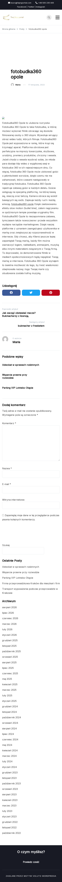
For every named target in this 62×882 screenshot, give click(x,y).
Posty (15, 64)
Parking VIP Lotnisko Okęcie (17, 387)
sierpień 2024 (9, 728)
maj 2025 (7, 678)
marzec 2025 (9, 689)
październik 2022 (11, 833)
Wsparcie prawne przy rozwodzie (20, 572)
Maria (17, 85)
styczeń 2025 (9, 701)
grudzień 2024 (10, 706)
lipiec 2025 (8, 667)
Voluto (37, 876)
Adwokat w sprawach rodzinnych (20, 364)
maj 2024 (7, 745)
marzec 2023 (9, 805)
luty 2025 (7, 695)
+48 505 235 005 (46, 3)
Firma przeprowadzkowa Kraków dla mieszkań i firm (31, 583)
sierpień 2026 (9, 607)
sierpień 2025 (9, 662)
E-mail (6, 484)
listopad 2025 (9, 645)
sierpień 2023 (9, 794)
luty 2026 (7, 629)
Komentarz (9, 423)
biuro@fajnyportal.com (21, 3)
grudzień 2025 (10, 640)
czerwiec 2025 (10, 673)
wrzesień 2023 (10, 789)
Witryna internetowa (13, 499)
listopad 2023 (9, 778)
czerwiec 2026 (10, 618)
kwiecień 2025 (9, 684)
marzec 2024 (9, 755)
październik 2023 (11, 783)
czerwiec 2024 (10, 739)
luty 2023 (7, 811)
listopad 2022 (9, 827)
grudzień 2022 (10, 822)
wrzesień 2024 (10, 722)
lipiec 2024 (8, 734)
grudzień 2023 (10, 772)
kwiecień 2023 (9, 800)
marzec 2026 (9, 623)
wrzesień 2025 (10, 656)
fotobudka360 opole (22, 204)
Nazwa (7, 468)
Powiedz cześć (31, 862)
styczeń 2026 (9, 634)
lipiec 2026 (8, 612)
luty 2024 (7, 761)
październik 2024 (11, 717)
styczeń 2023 (9, 816)
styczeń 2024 (9, 767)
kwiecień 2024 (10, 750)
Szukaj (6, 545)
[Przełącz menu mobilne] (57, 17)
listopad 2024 (9, 711)
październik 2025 (11, 651)
